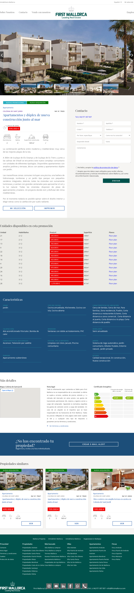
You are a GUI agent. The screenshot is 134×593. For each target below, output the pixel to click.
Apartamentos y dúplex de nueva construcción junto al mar (21, 500)
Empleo (130, 12)
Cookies (2, 556)
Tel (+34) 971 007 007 (83, 117)
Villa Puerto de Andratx (75, 551)
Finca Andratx (116, 548)
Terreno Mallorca (51, 553)
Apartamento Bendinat (97, 556)
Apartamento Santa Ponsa (98, 562)
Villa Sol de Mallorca (74, 562)
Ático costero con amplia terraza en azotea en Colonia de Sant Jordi (112, 500)
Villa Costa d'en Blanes (75, 556)
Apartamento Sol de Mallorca (99, 565)
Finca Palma (116, 559)
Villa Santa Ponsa (73, 559)
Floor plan (113, 236)
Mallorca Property (39, 539)
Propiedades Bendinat (30, 562)
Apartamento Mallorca (52, 559)
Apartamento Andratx (97, 548)
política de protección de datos (105, 167)
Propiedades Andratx (29, 548)
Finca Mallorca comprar (53, 551)
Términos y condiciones (8, 553)
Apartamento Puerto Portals (99, 559)
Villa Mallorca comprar (53, 548)
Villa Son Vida (72, 565)
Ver (31, 523)
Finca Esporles (117, 553)
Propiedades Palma (29, 574)
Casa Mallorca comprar (53, 565)
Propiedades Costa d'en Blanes (33, 551)
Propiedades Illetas (29, 559)
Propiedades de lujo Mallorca (55, 562)
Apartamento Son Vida (97, 568)
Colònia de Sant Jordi (13, 111)
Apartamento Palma (96, 571)
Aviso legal (3, 551)
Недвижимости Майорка (92, 539)
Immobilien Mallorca (55, 539)
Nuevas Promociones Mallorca (55, 556)
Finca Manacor (117, 556)
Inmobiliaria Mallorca (73, 539)
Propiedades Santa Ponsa (31, 553)
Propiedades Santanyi (30, 568)
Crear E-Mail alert (93, 444)
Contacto (23, 12)
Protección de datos (7, 559)
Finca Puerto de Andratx (120, 551)
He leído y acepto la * (98, 167)
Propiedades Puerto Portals (31, 556)
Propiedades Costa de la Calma (33, 565)
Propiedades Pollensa (29, 571)
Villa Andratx (71, 548)
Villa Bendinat (72, 553)
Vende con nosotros (41, 12)
